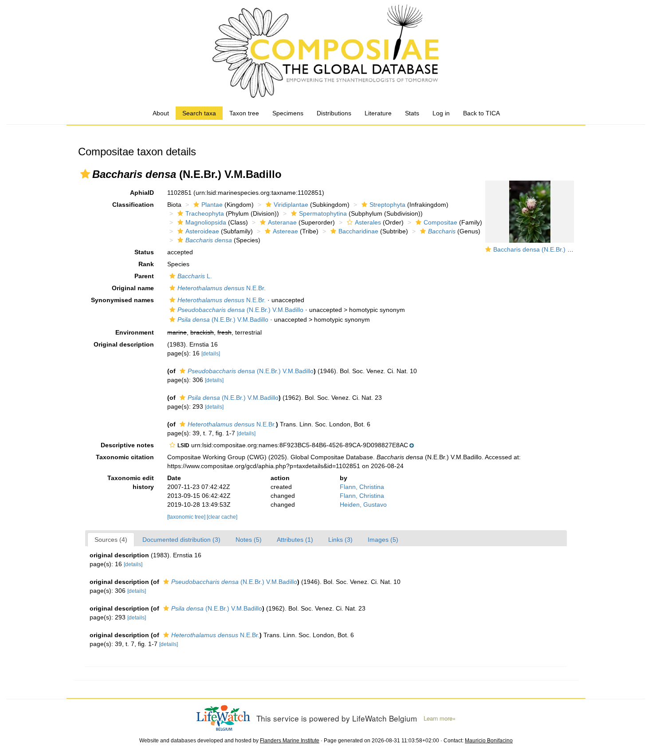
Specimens (287, 113)
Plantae (212, 204)
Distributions (334, 113)
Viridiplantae (291, 204)
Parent (144, 276)
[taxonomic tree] (187, 517)
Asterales (368, 222)
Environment (134, 332)
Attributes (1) (295, 539)
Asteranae (282, 222)
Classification (133, 204)
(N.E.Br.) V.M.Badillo (240, 309)
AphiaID (142, 192)
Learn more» (440, 718)
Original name (133, 288)
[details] (210, 354)
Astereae (285, 231)
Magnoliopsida (205, 222)
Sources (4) (110, 539)
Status (144, 252)
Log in (441, 113)
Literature (378, 113)
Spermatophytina (323, 213)
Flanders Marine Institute (289, 740)
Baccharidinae (358, 231)
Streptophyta (387, 204)
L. (194, 276)
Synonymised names (122, 300)
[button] (85, 174)
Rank (146, 264)
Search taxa (199, 113)
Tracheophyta (204, 213)
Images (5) (383, 539)
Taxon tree (244, 113)
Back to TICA (481, 113)
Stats (412, 113)
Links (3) (340, 539)
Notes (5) (249, 539)
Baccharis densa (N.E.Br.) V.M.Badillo (545, 249)
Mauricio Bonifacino (489, 740)
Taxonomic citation (125, 457)
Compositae (440, 222)
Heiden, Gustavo (363, 504)
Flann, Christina (362, 486)
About (161, 113)
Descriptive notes (127, 445)
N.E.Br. (221, 288)
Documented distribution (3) (181, 539)
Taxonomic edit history (130, 482)
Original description (124, 344)
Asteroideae (202, 231)
